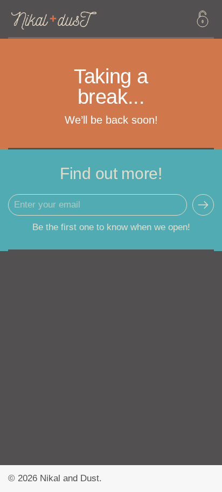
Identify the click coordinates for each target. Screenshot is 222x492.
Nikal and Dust (69, 478)
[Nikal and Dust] (73, 18)
